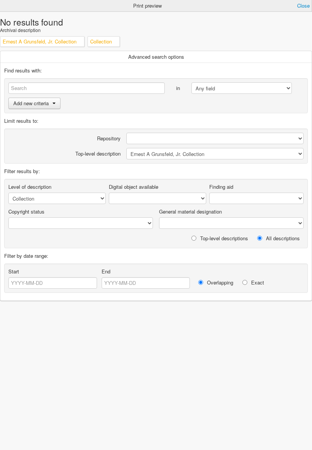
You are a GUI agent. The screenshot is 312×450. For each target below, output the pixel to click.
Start (13, 271)
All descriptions (282, 238)
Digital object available (133, 186)
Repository (109, 138)
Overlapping (219, 282)
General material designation (190, 211)
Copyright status (26, 211)
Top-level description (98, 153)
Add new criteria (31, 103)
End (106, 271)
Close (303, 5)
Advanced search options (156, 56)
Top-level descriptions (223, 238)
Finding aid (221, 186)
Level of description (29, 186)
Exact (257, 282)
